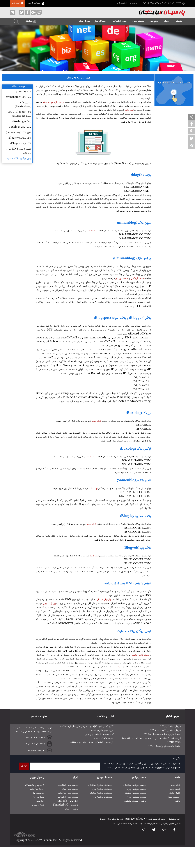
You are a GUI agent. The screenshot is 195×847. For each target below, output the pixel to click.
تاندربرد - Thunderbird (65, 805)
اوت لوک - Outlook (67, 801)
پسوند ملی (117, 666)
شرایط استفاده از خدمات (111, 819)
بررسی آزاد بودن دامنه (53, 102)
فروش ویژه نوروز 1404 (169, 726)
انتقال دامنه (174, 793)
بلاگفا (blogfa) (23, 91)
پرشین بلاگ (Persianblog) (23, 104)
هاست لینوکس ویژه (136, 789)
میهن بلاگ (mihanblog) (18, 97)
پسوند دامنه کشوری (140, 655)
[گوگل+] (191, 131)
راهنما (177, 801)
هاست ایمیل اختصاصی (67, 797)
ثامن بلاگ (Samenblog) (18, 132)
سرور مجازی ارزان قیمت (102, 730)
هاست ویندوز (121, 278)
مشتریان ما (38, 797)
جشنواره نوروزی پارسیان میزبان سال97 (162, 734)
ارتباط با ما (121, 3)
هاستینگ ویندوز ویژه (102, 789)
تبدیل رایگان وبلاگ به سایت (18, 158)
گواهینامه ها (38, 793)
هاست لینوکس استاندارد (134, 785)
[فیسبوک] (191, 124)
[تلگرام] (191, 145)
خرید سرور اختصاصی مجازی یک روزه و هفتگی (92, 742)
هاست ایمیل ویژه (70, 789)
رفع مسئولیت (174, 819)
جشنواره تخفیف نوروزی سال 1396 (164, 746)
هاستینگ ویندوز (104, 777)
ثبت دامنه (128, 110)
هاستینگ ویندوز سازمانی (100, 793)
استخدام (40, 801)
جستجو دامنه (174, 797)
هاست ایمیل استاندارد (68, 785)
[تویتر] (191, 138)
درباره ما (133, 3)
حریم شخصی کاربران (156, 819)
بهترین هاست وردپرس (103, 738)
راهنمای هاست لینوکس (135, 801)
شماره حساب (37, 805)
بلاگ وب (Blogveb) (20, 143)
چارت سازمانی (37, 789)
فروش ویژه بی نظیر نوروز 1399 (165, 730)
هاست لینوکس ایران (136, 797)
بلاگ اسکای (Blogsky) (19, 138)
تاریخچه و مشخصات (34, 785)
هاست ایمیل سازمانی (68, 793)
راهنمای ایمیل (71, 809)
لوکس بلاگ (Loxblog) (19, 127)
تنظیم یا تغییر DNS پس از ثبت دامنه (18, 151)
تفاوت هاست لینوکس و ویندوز (99, 734)
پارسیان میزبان (103, 599)
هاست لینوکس (137, 278)
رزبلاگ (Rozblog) (21, 121)
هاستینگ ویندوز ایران (102, 797)
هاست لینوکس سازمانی (135, 793)
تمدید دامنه (175, 789)
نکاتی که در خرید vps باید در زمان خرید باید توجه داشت (87, 726)
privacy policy (134, 819)
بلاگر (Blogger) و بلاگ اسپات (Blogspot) (19, 114)
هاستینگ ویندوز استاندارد (100, 785)
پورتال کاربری (49, 603)
